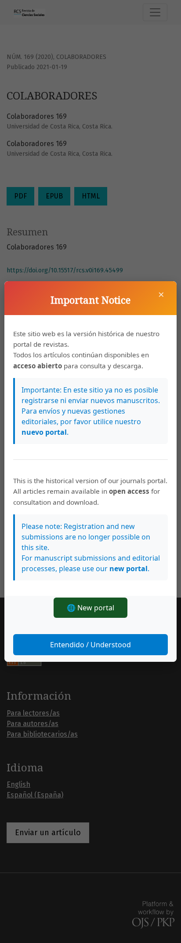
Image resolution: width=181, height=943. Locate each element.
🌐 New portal (90, 608)
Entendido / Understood (90, 644)
